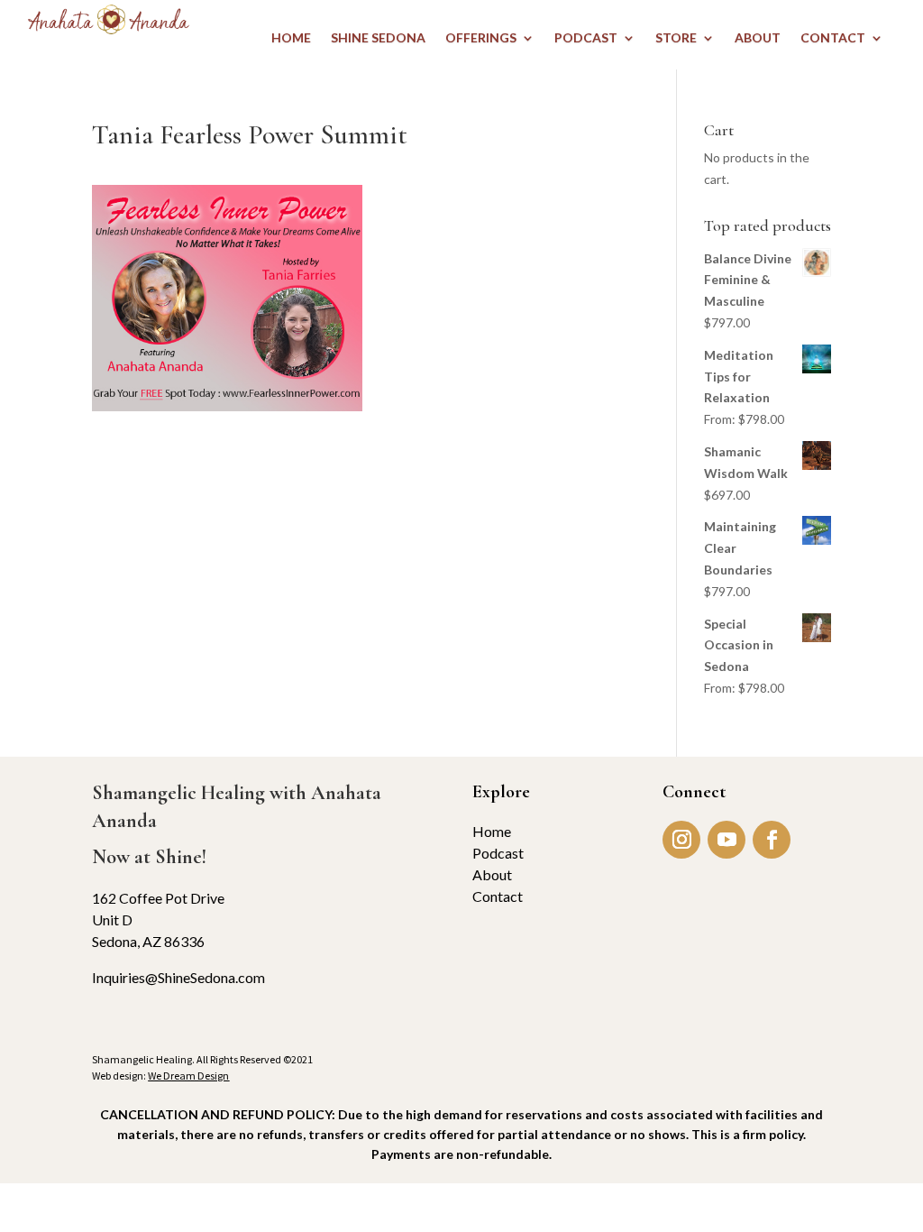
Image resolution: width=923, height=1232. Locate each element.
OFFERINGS (480, 38)
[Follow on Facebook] (771, 840)
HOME (291, 38)
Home (491, 831)
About (492, 874)
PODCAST (585, 38)
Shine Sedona (378, 38)
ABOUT (758, 38)
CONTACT (832, 38)
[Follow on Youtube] (726, 840)
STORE (676, 38)
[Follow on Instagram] (681, 840)
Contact (497, 896)
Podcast (498, 852)
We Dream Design (188, 1075)
